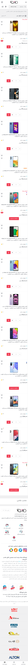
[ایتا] (16, 550)
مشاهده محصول (14, 218)
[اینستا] (25, 550)
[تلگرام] (20, 550)
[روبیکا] (11, 550)
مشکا (25, 11)
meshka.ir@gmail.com (19, 516)
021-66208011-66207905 (19, 514)
